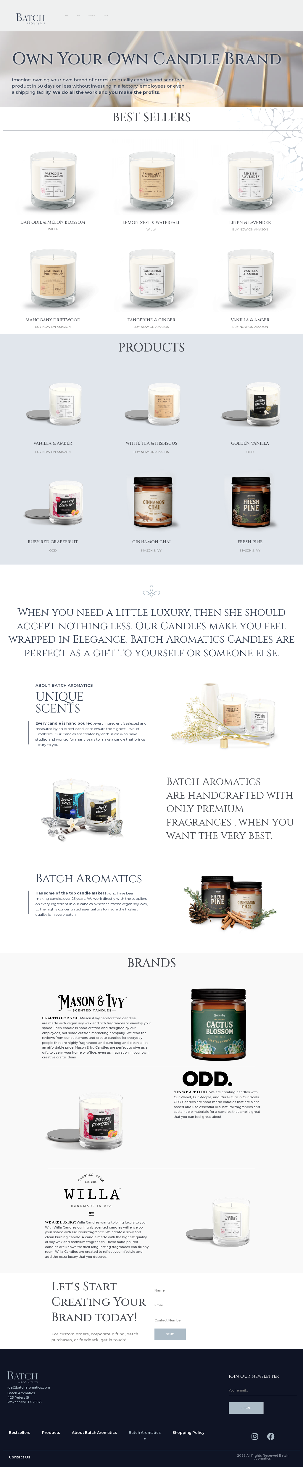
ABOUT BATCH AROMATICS (91, 15)
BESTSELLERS (66, 15)
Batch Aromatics (145, 1432)
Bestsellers (19, 1432)
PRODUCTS (78, 15)
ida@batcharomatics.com (28, 1387)
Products (51, 1432)
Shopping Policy (188, 1432)
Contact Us (19, 1457)
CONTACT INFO (106, 15)
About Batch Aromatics (94, 1432)
